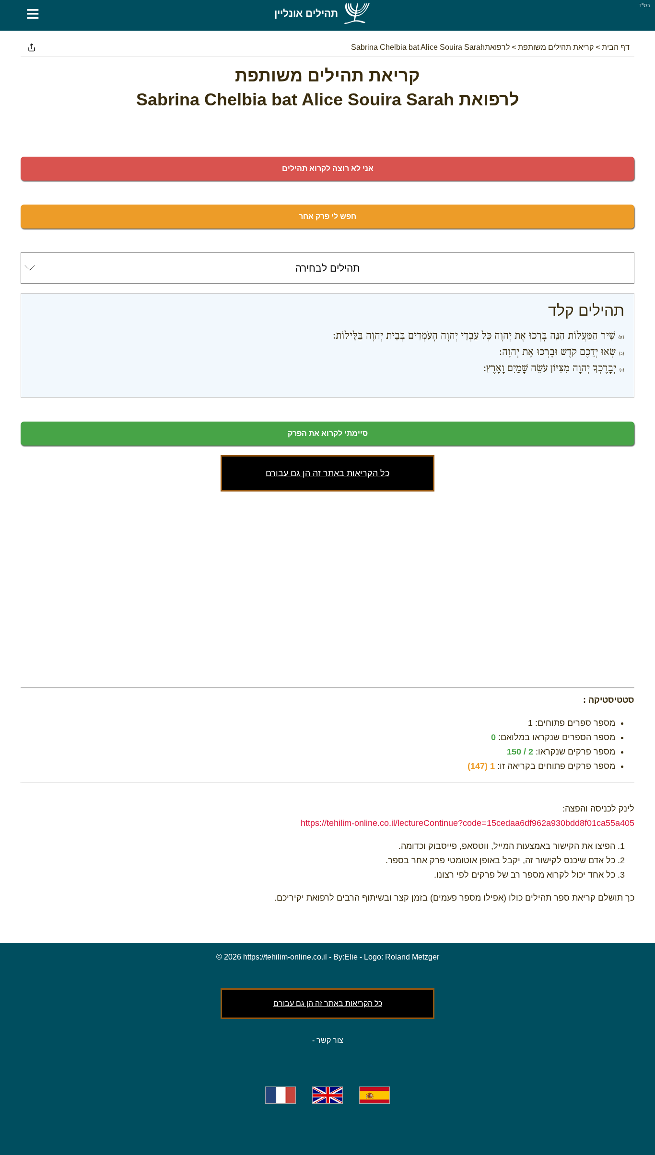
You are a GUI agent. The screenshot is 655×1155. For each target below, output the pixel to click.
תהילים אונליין (306, 13)
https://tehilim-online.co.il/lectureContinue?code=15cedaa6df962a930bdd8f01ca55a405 (467, 823)
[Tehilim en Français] (280, 1095)
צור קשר (329, 1040)
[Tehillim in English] (327, 1095)
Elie (351, 957)
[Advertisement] (327, 587)
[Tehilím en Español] (374, 1095)
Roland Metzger (412, 957)
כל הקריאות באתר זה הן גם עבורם (327, 473)
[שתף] (32, 47)
